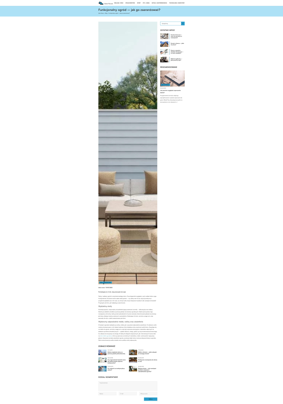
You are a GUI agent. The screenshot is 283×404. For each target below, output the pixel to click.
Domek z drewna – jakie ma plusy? (177, 44)
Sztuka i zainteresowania (159, 3)
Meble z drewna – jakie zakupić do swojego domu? (147, 352)
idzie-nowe (101, 287)
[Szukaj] (183, 23)
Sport (139, 3)
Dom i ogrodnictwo (105, 282)
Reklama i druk (118, 3)
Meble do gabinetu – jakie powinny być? (176, 59)
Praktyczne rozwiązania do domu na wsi (147, 360)
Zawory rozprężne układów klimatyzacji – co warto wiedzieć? (177, 52)
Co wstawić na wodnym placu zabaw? (116, 369)
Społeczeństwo (130, 3)
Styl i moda (146, 3)
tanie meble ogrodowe (106, 336)
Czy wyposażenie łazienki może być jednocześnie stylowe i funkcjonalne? (117, 361)
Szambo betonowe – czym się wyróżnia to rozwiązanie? (176, 36)
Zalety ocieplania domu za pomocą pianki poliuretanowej (116, 352)
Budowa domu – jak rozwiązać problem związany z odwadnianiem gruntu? (147, 370)
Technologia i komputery (177, 3)
